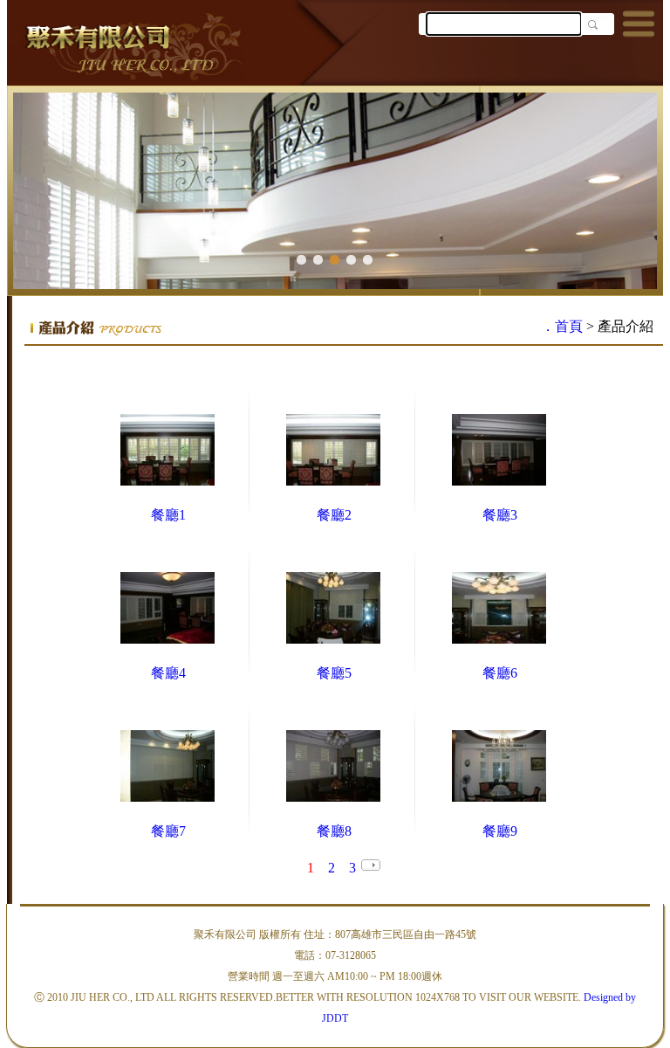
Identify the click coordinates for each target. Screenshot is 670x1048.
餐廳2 (334, 514)
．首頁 (562, 326)
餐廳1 (168, 514)
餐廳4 (168, 672)
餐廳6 (499, 672)
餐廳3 (499, 514)
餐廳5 (334, 672)
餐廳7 (168, 831)
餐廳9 (499, 831)
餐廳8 (334, 831)
